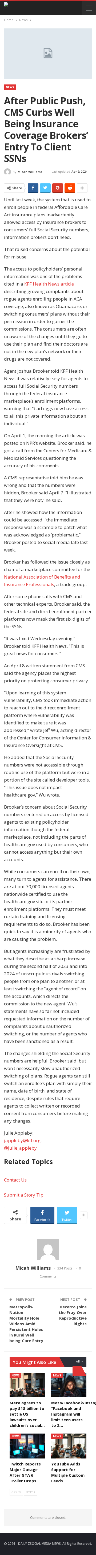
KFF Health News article (49, 284)
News (10, 87)
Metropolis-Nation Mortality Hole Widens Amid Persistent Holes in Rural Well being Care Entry (26, 1323)
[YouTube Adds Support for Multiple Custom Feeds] (68, 1446)
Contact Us (15, 1180)
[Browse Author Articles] (48, 1249)
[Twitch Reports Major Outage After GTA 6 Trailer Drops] (27, 1446)
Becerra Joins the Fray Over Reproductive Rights (73, 1315)
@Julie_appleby (20, 1148)
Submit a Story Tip (23, 1195)
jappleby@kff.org (22, 1140)
